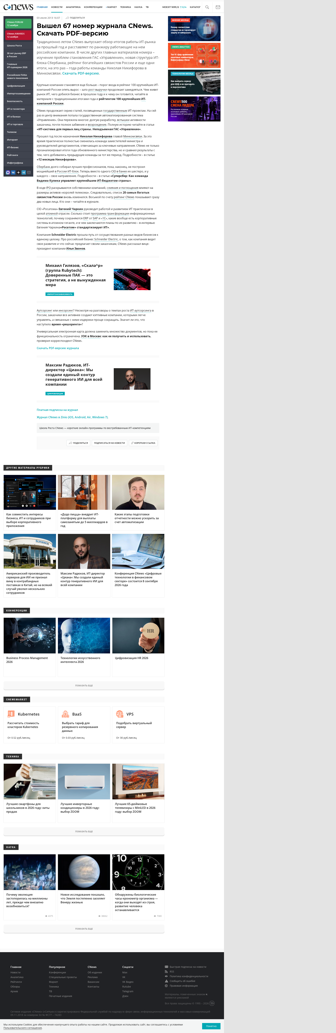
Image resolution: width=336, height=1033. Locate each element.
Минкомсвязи (132, 136)
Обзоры (15, 986)
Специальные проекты (63, 977)
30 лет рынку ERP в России (16, 55)
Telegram (127, 991)
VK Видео (127, 981)
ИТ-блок (73, 171)
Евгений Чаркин (71, 209)
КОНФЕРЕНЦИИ (93, 7)
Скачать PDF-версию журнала (58, 348)
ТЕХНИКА (125, 7)
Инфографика (15, 162)
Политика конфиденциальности (189, 976)
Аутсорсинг (44, 310)
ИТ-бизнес (13, 147)
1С (104, 218)
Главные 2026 (17, 65)
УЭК (84, 336)
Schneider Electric (106, 239)
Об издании (95, 972)
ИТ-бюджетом (107, 181)
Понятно (211, 1026)
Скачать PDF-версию (80, 73)
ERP (85, 218)
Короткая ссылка (144, 443)
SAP (95, 218)
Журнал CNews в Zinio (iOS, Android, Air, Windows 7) (72, 417)
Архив (14, 991)
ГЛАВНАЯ (42, 7)
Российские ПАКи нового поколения (17, 76)
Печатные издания (60, 996)
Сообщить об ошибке (182, 981)
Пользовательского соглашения (23, 1028)
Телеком (11, 132)
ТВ (147, 7)
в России (61, 171)
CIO (113, 171)
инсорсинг (66, 310)
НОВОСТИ (56, 7)
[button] (207, 7)
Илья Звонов (75, 248)
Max (124, 972)
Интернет (12, 139)
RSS (172, 971)
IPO (48, 188)
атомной (52, 213)
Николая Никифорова (96, 136)
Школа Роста (14, 45)
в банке (122, 171)
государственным (115, 111)
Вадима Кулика (48, 181)
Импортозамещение (18, 93)
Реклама (93, 977)
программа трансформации (110, 213)
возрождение (97, 125)
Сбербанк (43, 167)
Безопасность (15, 101)
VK (123, 977)
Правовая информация (184, 985)
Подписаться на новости (109, 443)
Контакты (93, 986)
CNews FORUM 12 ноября (15, 23)
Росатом (68, 227)
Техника (54, 986)
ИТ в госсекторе (16, 108)
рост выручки (97, 90)
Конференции (57, 972)
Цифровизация (16, 85)
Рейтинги (12, 155)
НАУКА (138, 7)
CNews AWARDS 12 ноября (15, 35)
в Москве (94, 336)
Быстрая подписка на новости (188, 966)
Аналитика (73, 7)
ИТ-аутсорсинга (140, 310)
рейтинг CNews (124, 197)
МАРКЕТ (112, 7)
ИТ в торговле (15, 124)
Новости (15, 972)
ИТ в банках (13, 116)
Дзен (125, 996)
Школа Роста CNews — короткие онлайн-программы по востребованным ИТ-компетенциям (94, 428)
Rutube (126, 986)
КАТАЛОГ (195, 7)
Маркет (53, 981)
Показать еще (84, 685)
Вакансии (93, 981)
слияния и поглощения (122, 188)
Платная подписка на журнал (57, 410)
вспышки (123, 120)
